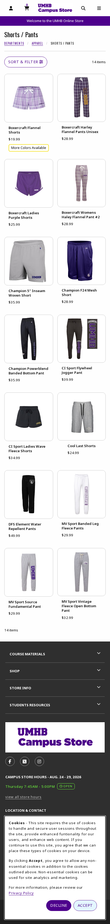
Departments (14, 43)
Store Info (20, 688)
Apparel (37, 43)
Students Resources (30, 705)
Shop (15, 671)
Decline (58, 905)
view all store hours (23, 796)
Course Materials (27, 654)
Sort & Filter (23, 61)
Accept (85, 905)
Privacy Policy (21, 893)
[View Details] (28, 98)
